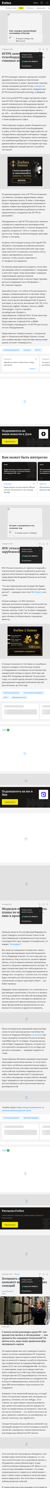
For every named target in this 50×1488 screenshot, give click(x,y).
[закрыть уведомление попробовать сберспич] (40, 56)
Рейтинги (30, 8)
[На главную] (6, 3)
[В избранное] (47, 49)
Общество (43, 484)
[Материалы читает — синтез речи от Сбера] (40, 49)
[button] (47, 3)
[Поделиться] (43, 49)
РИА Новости (37, 592)
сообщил (38, 86)
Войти (35, 3)
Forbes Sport (8, 484)
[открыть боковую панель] (41, 3)
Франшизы (40, 8)
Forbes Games (14, 8)
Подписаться (10, 441)
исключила (36, 1034)
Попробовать (26, 66)
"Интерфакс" (15, 944)
